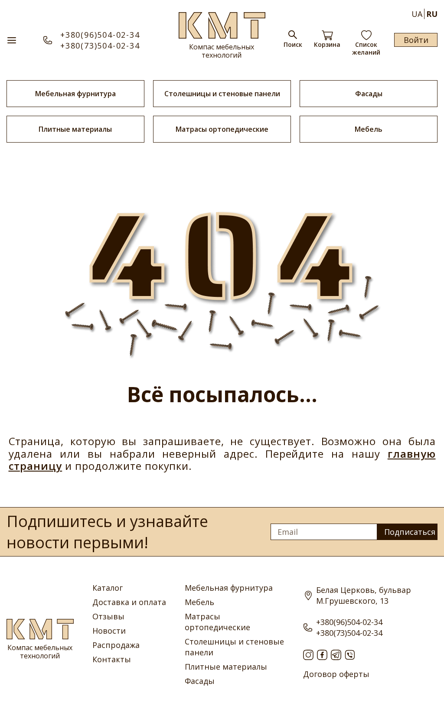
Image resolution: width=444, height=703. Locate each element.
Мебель (368, 129)
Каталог (107, 588)
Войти (416, 40)
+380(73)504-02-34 (100, 45)
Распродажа (116, 645)
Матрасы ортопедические (222, 129)
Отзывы (108, 616)
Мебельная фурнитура (75, 93)
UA (416, 14)
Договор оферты (336, 674)
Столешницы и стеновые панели (222, 93)
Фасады (368, 93)
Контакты (111, 659)
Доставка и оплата (129, 602)
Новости (109, 630)
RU (431, 14)
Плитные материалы (75, 129)
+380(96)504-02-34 (100, 34)
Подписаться (409, 532)
